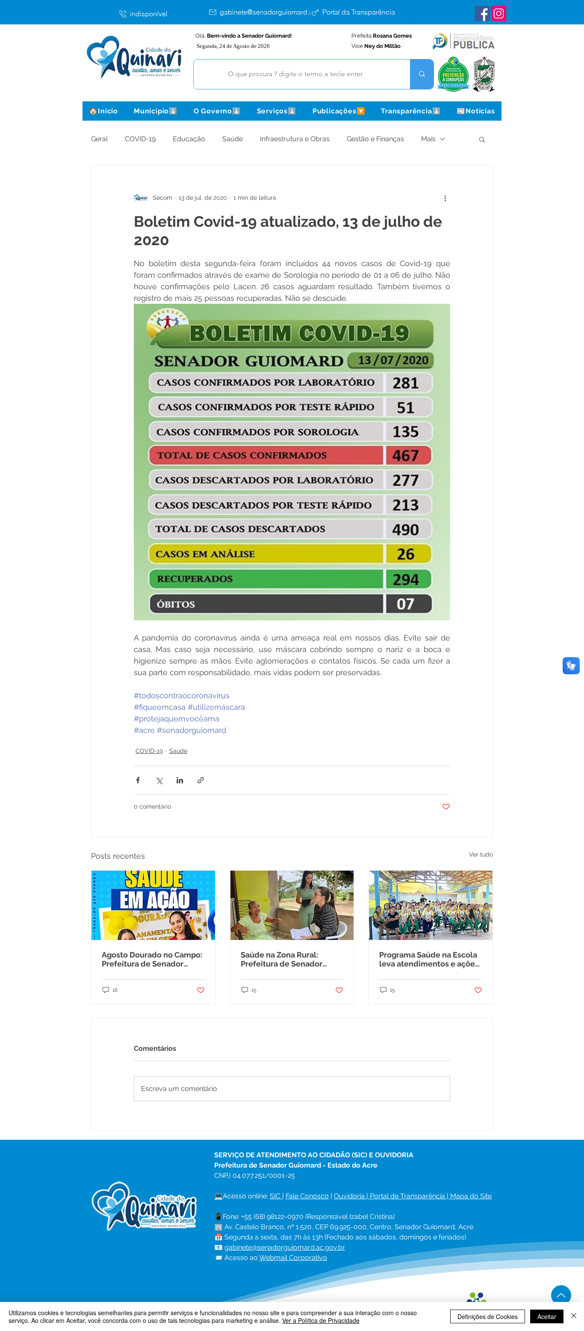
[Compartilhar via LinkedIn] (180, 780)
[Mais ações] (445, 198)
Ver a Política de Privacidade (321, 1320)
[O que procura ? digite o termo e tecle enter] (422, 74)
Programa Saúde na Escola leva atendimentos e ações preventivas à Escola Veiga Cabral (429, 959)
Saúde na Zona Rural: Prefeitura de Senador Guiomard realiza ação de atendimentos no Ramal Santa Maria (288, 959)
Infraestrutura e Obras (295, 139)
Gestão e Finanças (375, 139)
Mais (428, 139)
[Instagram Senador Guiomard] (498, 13)
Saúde (232, 139)
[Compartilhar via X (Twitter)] (159, 780)
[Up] (561, 1295)
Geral (99, 139)
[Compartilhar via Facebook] (138, 780)
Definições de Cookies (487, 1316)
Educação (189, 139)
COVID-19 (140, 139)
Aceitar (546, 1316)
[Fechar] (574, 1316)
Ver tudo (481, 854)
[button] (155, 111)
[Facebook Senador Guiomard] (482, 13)
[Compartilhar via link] (201, 780)
